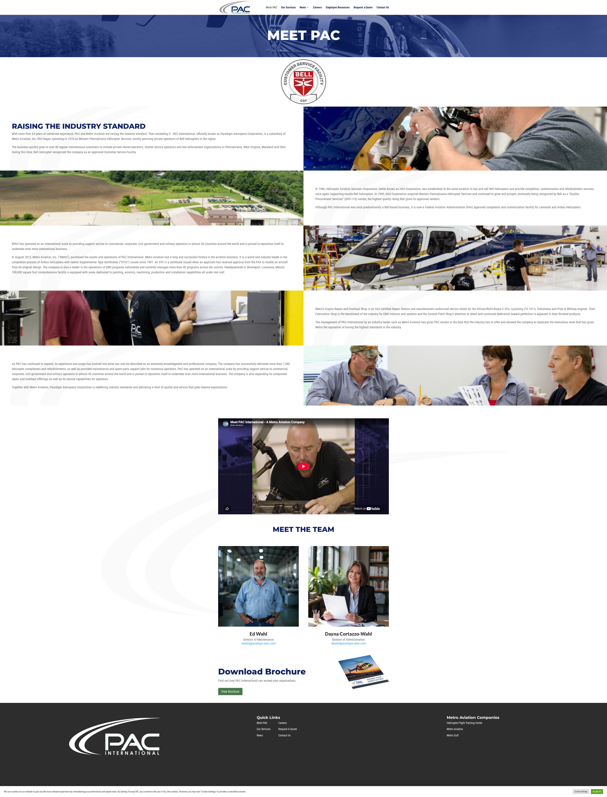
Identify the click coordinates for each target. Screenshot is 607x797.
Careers (317, 7)
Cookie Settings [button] (581, 791)
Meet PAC (271, 7)
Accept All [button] (597, 791)
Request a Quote (363, 7)
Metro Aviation (455, 729)
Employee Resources (338, 7)
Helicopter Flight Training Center (464, 723)
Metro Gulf (453, 735)
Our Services (288, 7)
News (303, 7)
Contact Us (383, 7)
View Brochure (230, 691)
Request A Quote (287, 729)
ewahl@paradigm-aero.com (258, 643)
